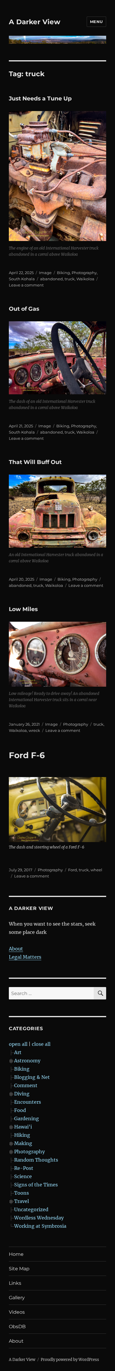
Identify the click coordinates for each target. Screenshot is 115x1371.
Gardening (26, 1118)
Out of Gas (24, 308)
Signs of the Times (36, 1185)
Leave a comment (26, 285)
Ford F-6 (27, 755)
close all (41, 1044)
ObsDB (17, 1326)
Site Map (19, 1268)
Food (20, 1110)
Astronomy (27, 1061)
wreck (34, 730)
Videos (17, 1312)
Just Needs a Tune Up (40, 98)
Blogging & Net (32, 1077)
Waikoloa (85, 278)
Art (18, 1052)
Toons (21, 1193)
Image (45, 272)
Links (15, 1283)
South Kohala (22, 278)
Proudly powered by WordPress (70, 1359)
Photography (84, 272)
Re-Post (23, 1168)
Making (23, 1143)
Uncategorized (31, 1209)
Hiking (22, 1135)
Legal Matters (25, 957)
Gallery (17, 1297)
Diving (21, 1094)
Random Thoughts (36, 1160)
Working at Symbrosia (40, 1226)
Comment (25, 1085)
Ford (72, 869)
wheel (96, 869)
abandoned (51, 278)
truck (70, 278)
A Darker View (34, 22)
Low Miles (23, 609)
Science (23, 1176)
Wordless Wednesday (39, 1218)
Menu (96, 21)
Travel (21, 1201)
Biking (63, 272)
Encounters (27, 1102)
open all (18, 1044)
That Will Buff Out (35, 462)
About (16, 949)
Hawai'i (23, 1127)
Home (16, 1254)
